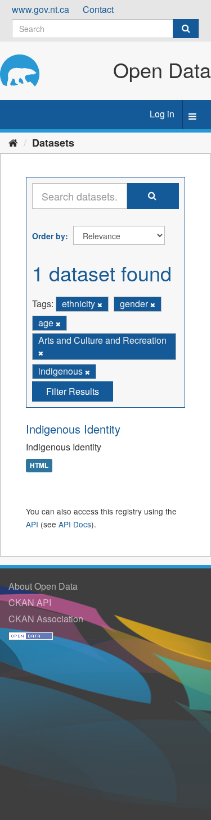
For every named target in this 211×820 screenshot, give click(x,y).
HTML (39, 465)
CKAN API (29, 602)
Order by (48, 236)
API (32, 524)
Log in (162, 113)
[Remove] (99, 304)
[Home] (13, 142)
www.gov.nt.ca (40, 9)
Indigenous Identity (73, 429)
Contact (98, 9)
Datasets (53, 142)
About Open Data (43, 586)
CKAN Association (45, 618)
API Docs (75, 524)
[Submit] (186, 28)
